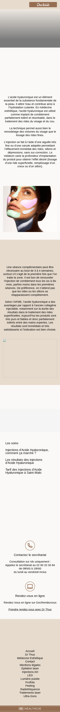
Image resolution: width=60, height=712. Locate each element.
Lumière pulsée (30, 678)
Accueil (30, 651)
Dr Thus (30, 654)
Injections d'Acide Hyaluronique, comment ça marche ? (27, 451)
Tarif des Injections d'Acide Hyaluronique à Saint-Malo (23, 471)
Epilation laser (30, 668)
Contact (30, 661)
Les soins (11, 443)
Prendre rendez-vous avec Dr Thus (30, 609)
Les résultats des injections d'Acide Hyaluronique (23, 461)
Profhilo (30, 682)
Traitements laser (30, 692)
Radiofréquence (30, 689)
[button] (5, 4)
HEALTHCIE (32, 708)
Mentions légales (30, 665)
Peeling (30, 685)
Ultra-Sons (30, 696)
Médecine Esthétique (30, 658)
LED (30, 675)
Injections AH (30, 671)
